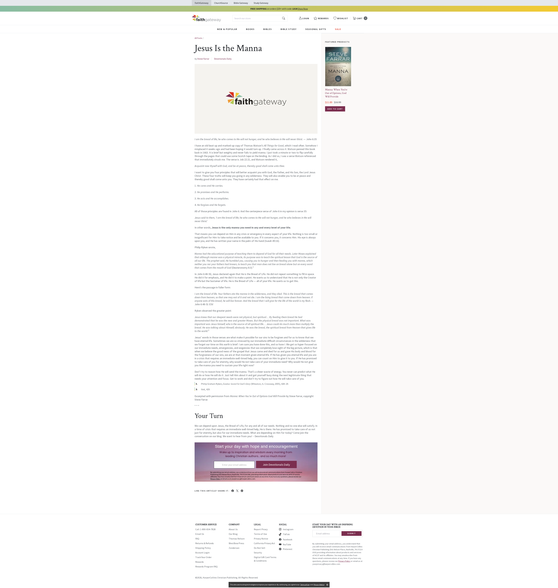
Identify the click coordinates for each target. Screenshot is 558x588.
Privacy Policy (344, 561)
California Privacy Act (264, 543)
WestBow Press (236, 543)
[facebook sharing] (232, 491)
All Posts (198, 38)
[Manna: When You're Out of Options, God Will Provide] (338, 66)
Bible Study (289, 29)
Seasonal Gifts (315, 29)
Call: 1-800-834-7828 (205, 529)
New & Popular (227, 29)
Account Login (202, 552)
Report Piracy (261, 529)
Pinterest (287, 549)
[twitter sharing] (237, 491)
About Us (233, 529)
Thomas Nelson (237, 538)
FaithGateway (201, 2)
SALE (338, 29)
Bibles (267, 29)
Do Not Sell (259, 547)
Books (250, 29)
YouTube (287, 544)
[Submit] (283, 18)
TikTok (286, 534)
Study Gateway (261, 2)
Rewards (199, 561)
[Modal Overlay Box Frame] (256, 462)
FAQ (197, 538)
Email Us (199, 533)
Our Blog (233, 533)
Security (258, 552)
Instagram (288, 529)
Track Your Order (203, 557)
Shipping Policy (203, 547)
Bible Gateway (241, 2)
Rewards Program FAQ (206, 566)
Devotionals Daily (222, 58)
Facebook (287, 539)
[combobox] (260, 18)
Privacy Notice (261, 538)
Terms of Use (260, 533)
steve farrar (203, 58)
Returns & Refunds (204, 543)
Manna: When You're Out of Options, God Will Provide (336, 93)
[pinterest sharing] (242, 491)
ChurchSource (221, 2)
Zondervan (234, 547)
